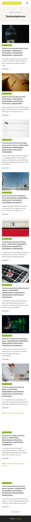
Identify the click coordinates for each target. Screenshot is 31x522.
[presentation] (15, 34)
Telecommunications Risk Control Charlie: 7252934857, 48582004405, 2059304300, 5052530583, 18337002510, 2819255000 (15, 292)
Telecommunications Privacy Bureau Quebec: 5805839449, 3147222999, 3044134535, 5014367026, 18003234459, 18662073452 (14, 490)
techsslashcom (7, 45)
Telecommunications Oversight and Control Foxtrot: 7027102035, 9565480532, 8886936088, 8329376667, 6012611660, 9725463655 (15, 147)
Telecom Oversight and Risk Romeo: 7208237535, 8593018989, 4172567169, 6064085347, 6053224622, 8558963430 (13, 440)
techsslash (18, 519)
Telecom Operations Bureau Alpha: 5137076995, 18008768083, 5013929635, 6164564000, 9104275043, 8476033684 (13, 391)
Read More (6, 69)
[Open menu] (27, 3)
